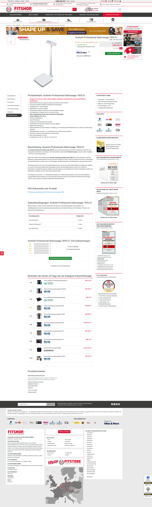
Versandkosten (51, 443)
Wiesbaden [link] (38, 450)
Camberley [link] (25, 455)
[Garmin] (49, 351)
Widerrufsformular (51, 445)
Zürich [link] (20, 439)
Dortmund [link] (21, 444)
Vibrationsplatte (91, 473)
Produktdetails (11, 96)
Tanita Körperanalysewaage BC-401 (54, 339)
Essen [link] (41, 444)
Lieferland (103, 1)
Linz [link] (22, 461)
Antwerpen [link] (10, 469)
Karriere (22, 1)
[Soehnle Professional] (24, 38)
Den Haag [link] (22, 465)
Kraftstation (90, 440)
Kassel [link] (39, 446)
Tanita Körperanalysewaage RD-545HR (55, 289)
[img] (89, 51)
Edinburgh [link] (30, 455)
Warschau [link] (9, 481)
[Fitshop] (20, 9)
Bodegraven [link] (17, 465)
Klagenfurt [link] (18, 461)
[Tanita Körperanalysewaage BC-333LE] (39, 358)
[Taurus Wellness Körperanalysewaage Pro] (39, 282)
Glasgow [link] (36, 455)
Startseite (8, 25)
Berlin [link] (18, 443)
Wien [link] (30, 461)
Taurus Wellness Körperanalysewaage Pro (55, 280)
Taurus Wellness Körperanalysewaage (54, 297)
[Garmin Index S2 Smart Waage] (39, 349)
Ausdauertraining (16, 14)
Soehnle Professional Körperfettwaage (56, 25)
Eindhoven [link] (27, 465)
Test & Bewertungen (13, 109)
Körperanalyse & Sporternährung (29, 25)
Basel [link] (8, 439)
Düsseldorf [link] (31, 444)
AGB (48, 439)
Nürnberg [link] (40, 448)
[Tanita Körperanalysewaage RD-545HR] (39, 290)
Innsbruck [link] (12, 461)
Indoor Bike (89, 448)
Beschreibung (11, 99)
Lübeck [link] (20, 448)
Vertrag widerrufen (64, 431)
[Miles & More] (112, 422)
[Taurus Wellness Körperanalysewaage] (39, 299)
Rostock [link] (16, 450)
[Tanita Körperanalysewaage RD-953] (39, 324)
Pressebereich (68, 453)
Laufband (89, 436)
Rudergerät (89, 438)
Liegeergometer (90, 454)
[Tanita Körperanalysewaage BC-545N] (39, 316)
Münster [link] (35, 448)
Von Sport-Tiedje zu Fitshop (14, 410)
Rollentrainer (90, 458)
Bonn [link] (30, 443)
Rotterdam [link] (40, 465)
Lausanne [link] (15, 439)
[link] (100, 120)
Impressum (17, 1)
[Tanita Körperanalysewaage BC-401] (39, 341)
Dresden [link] (27, 444)
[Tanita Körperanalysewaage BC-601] (39, 333)
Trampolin (89, 442)
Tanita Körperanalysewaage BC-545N (54, 314)
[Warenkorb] (120, 9)
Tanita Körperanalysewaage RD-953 (54, 322)
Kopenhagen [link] (10, 477)
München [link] (30, 448)
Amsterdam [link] (10, 465)
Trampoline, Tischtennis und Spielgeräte (58, 14)
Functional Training (91, 464)
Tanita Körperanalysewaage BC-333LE (54, 356)
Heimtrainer (90, 456)
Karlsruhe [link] (35, 446)
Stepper (89, 460)
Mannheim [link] (25, 448)
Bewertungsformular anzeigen (60, 258)
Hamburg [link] (19, 446)
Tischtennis (89, 444)
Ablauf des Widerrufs (70, 445)
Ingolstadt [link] (30, 446)
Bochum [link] (27, 443)
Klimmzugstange (91, 469)
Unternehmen (11, 1)
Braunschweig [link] (10, 444)
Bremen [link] (17, 444)
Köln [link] (13, 448)
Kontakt (27, 1)
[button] (11, 40)
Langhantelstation (91, 462)
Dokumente (10, 102)
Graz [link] (8, 461)
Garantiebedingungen (13, 105)
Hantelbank (89, 446)
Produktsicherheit (12, 115)
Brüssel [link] (15, 469)
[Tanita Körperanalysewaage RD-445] (39, 307)
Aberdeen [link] (9, 455)
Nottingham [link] (17, 457)
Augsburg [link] (14, 443)
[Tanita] (49, 292)
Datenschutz (68, 439)
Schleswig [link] (27, 450)
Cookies (49, 441)
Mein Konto (116, 1)
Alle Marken (89, 477)
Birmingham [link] (19, 455)
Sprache (110, 1)
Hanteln (89, 450)
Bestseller (10, 112)
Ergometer (89, 434)
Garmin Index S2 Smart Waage (52, 348)
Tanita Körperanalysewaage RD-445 (54, 306)
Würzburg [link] (9, 451)
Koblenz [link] (9, 448)
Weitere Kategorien (112, 14)
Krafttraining (33, 14)
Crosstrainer (90, 433)
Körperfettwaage (42, 25)
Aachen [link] (9, 443)
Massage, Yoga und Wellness (89, 14)
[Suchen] (75, 9)
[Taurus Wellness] (49, 283)
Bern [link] (12, 439)
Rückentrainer (90, 468)
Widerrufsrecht (68, 443)
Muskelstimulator (91, 471)
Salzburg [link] (26, 461)
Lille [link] (8, 473)
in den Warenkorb (114, 53)
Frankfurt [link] (9, 446)
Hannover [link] (24, 446)
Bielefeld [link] (22, 443)
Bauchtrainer (90, 466)
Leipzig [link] (16, 448)
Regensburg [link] (10, 450)
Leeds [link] (14, 455)
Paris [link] (11, 473)
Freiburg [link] (15, 446)
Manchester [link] (10, 457)
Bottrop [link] (34, 443)
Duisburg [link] (37, 444)
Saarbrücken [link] (21, 450)
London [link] (40, 455)
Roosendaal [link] (34, 465)
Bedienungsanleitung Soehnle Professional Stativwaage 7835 (47, 192)
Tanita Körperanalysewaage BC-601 (54, 331)
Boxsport (89, 452)
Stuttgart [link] (32, 450)
